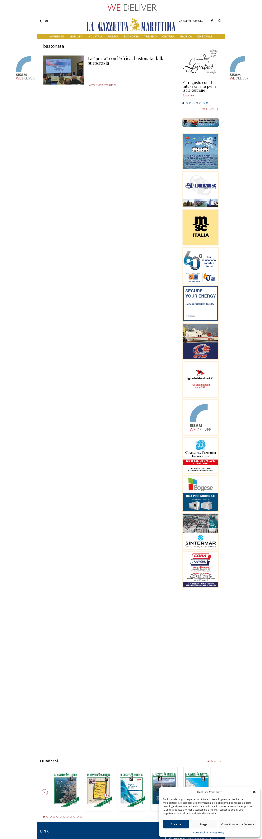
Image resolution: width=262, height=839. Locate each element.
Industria (95, 36)
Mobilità (75, 36)
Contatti (198, 20)
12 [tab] (81, 817)
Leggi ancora (200, 90)
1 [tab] (183, 103)
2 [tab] (187, 103)
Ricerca (113, 36)
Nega (204, 824)
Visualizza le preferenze (237, 824)
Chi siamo (185, 20)
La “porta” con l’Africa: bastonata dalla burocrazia (126, 60)
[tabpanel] (200, 90)
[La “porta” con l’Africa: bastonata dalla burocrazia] (63, 70)
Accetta (176, 824)
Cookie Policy (200, 832)
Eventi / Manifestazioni (101, 85)
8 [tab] (207, 103)
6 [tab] (200, 103)
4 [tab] (193, 103)
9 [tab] (71, 817)
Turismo (150, 36)
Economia (131, 36)
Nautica (186, 36)
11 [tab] (78, 817)
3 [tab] (190, 103)
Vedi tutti (208, 109)
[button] (254, 792)
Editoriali (204, 36)
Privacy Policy (217, 832)
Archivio (212, 761)
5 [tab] (197, 103)
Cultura (168, 36)
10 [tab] (74, 817)
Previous (45, 792)
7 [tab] (204, 103)
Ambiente (57, 36)
